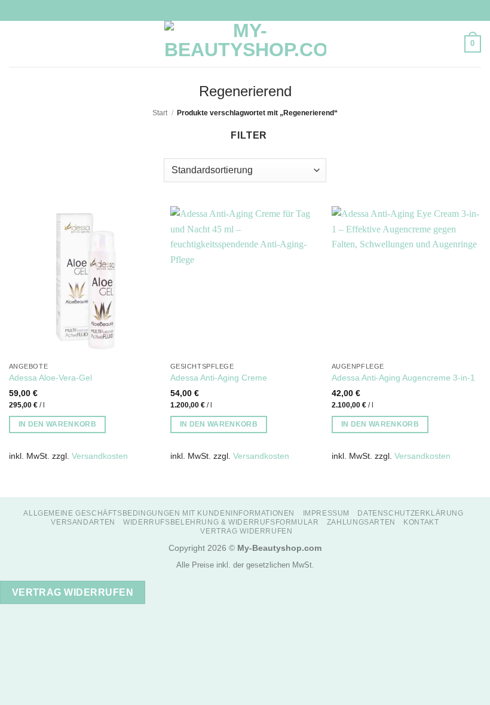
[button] (16, 44)
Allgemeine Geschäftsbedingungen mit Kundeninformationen (159, 513)
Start (159, 113)
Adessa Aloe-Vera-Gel (50, 377)
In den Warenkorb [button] (58, 424)
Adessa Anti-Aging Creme (218, 377)
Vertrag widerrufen (246, 531)
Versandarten (83, 522)
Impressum (326, 513)
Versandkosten (100, 456)
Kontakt (421, 522)
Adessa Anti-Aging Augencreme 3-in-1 (403, 377)
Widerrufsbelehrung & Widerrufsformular (220, 522)
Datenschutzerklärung (410, 513)
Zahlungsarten (361, 522)
